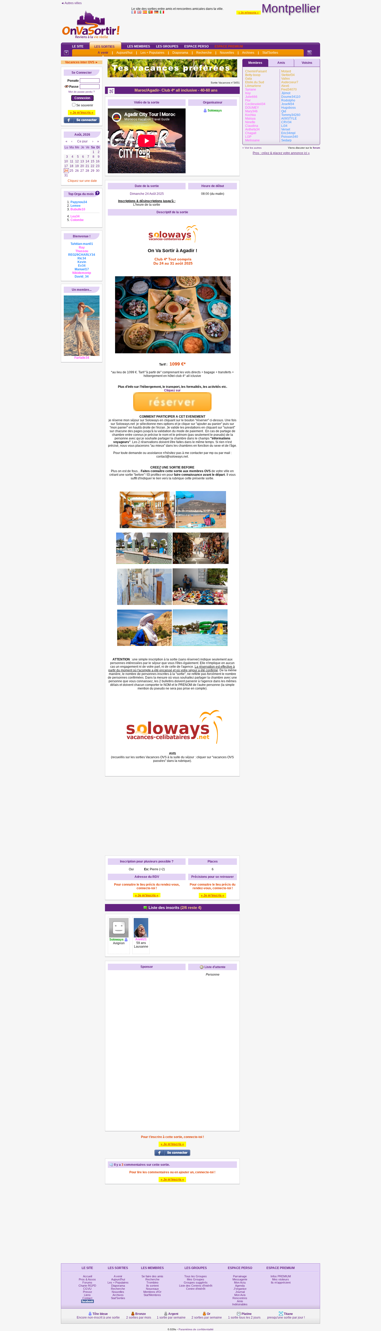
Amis (281, 63)
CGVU (87, 1288)
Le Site (77, 46)
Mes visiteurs (280, 1279)
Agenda (240, 1285)
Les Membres (138, 46)
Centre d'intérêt (195, 1288)
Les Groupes (167, 46)
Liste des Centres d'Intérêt (195, 1285)
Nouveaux (152, 1288)
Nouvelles (227, 52)
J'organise (240, 1288)
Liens (87, 1294)
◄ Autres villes (71, 3)
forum (316, 147)
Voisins (307, 63)
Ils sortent (152, 1285)
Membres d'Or (152, 1291)
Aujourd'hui (124, 52)
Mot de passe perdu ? (81, 91)
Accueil (87, 1276)
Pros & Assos (87, 1279)
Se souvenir (84, 105)
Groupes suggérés (196, 1282)
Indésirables (240, 1304)
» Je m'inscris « (248, 12)
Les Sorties (104, 47)
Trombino (152, 1282)
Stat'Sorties (270, 52)
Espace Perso (196, 46)
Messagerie (239, 1279)
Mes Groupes (195, 1279)
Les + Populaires (152, 52)
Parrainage (240, 1276)
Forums (87, 1282)
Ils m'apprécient (281, 1282)
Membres (255, 63)
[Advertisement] (225, 27)
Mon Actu (240, 1282)
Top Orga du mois (81, 194)
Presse (87, 1291)
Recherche (204, 52)
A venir (103, 52)
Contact (87, 1298)
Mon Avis (240, 1294)
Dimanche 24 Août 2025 (147, 194)
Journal (240, 1291)
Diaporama (180, 52)
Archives (248, 52)
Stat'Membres (152, 1294)
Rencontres (239, 1298)
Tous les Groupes (195, 1276)
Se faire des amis (152, 1276)
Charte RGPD (87, 1285)
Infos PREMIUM (281, 1276)
